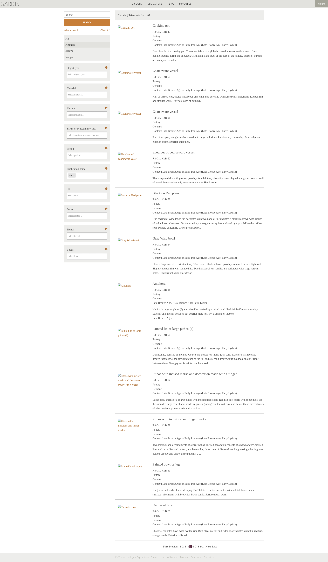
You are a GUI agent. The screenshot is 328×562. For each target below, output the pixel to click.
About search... (72, 30)
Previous (174, 546)
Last (214, 546)
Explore (137, 4)
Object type (73, 68)
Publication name (76, 168)
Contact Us (209, 557)
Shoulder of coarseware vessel (174, 152)
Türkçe (321, 4)
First (165, 546)
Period (70, 148)
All (67, 38)
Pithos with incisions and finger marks (179, 419)
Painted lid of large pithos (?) (173, 329)
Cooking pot (161, 25)
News (170, 4)
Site (69, 189)
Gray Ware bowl (164, 238)
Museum (71, 108)
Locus (70, 249)
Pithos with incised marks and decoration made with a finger (195, 374)
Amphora (159, 283)
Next (208, 546)
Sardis (10, 4)
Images (69, 57)
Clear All (105, 30)
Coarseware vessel (165, 71)
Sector (70, 209)
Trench (70, 229)
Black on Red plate (166, 193)
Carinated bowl (163, 505)
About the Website (168, 557)
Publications (154, 4)
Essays (69, 50)
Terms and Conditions (190, 557)
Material (71, 88)
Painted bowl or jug (166, 464)
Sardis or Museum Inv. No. (81, 128)
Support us (185, 4)
